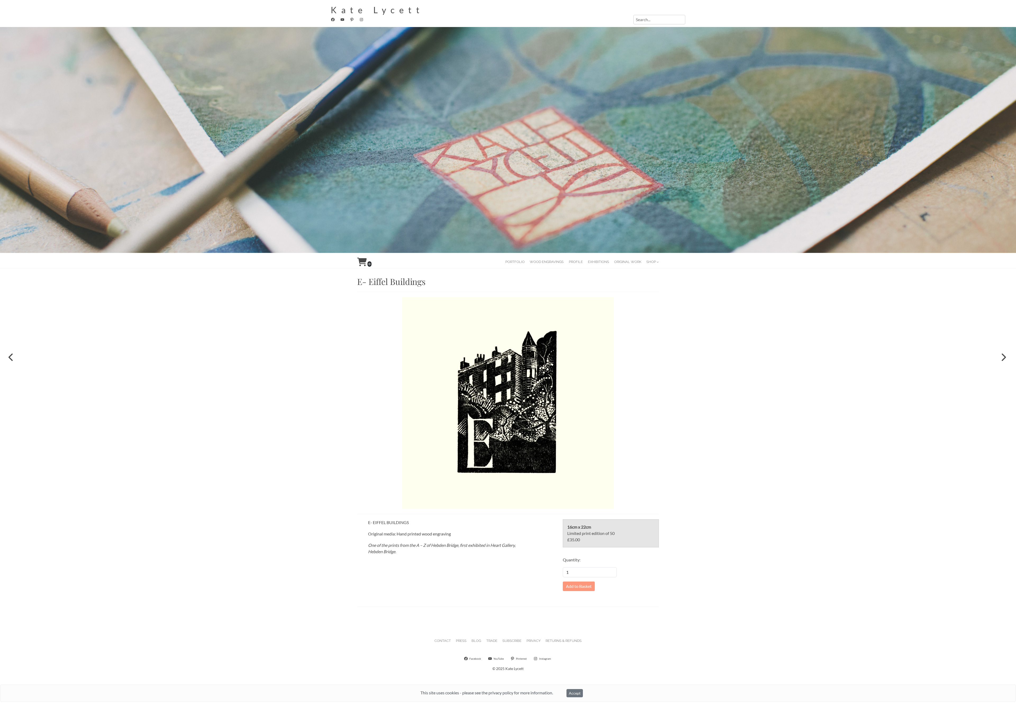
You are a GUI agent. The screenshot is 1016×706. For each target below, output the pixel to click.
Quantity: (571, 559)
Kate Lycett (377, 10)
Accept (574, 693)
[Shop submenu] (658, 262)
